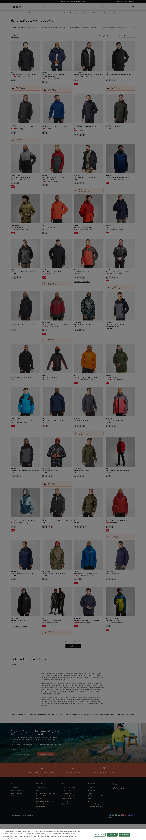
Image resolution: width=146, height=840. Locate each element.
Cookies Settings (100, 834)
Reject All (112, 834)
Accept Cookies (124, 834)
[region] (73, 834)
